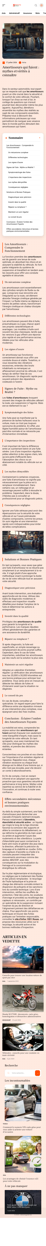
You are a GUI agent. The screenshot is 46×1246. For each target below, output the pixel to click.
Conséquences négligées (18, 187)
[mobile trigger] (4, 5)
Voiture (5, 1124)
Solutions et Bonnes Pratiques (18, 192)
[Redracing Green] (17, 5)
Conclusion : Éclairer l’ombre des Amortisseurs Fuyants (19, 223)
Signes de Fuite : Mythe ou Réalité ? (20, 167)
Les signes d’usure (15, 162)
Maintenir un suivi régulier (18, 212)
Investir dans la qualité (17, 202)
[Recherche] (36, 5)
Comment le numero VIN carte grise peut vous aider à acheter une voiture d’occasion (22, 1129)
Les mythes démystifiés (17, 182)
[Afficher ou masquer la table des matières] (31, 137)
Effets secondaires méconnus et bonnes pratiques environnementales (22, 230)
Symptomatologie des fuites (19, 172)
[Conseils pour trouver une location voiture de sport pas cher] (23, 959)
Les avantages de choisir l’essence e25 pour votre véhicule (20, 1179)
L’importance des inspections (19, 177)
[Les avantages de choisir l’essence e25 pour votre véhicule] (23, 1154)
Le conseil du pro (15, 217)
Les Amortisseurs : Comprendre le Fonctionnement (19, 146)
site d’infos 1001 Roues (27, 919)
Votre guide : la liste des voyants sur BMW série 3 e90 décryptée (22, 1206)
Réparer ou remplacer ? (17, 207)
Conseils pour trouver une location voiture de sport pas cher (22, 976)
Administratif (6, 1020)
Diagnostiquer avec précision (19, 197)
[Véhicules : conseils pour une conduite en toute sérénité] (23, 1037)
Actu (24, 62)
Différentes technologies (18, 157)
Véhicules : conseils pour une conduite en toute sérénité (20, 1054)
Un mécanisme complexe (18, 152)
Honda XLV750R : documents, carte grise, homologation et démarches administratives (21, 1015)
